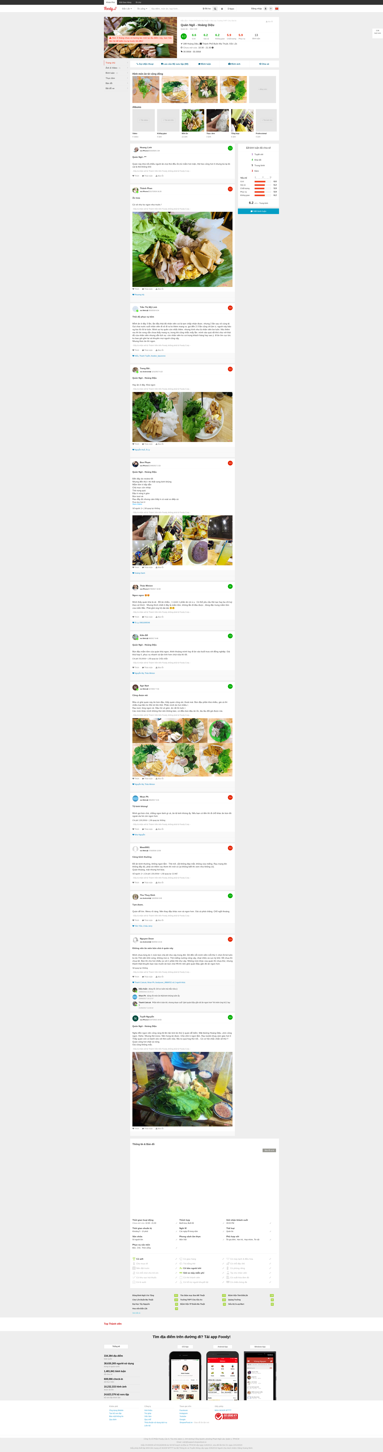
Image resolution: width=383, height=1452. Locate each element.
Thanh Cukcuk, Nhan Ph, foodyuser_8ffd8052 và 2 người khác (160, 982)
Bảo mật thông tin (116, 1416)
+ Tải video (143, 120)
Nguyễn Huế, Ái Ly (142, 450)
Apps (231, 8)
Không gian (162, 133)
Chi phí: (135, 659)
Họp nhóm (248, 1240)
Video (134, 133)
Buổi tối (191, 1223)
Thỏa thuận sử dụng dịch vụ (155, 1422)
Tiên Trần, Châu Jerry (143, 926)
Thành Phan (146, 188)
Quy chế (147, 1419)
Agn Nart (144, 685)
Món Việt (193, 29)
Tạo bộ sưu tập (115, 1413)
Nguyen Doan (147, 938)
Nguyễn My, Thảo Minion (145, 673)
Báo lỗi (161, 176)
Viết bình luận (259, 211)
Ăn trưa (136, 198)
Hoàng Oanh (140, 573)
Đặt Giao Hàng (125, 2)
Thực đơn (110, 78)
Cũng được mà (140, 695)
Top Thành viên (113, 1324)
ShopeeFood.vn (186, 1422)
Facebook (184, 1410)
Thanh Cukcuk (145, 1002)
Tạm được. (137, 904)
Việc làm (147, 1416)
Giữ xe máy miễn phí (193, 1273)
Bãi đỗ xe (110, 88)
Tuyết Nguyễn (147, 1016)
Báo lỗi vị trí (269, 1150)
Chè (138, 1248)
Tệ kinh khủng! (140, 806)
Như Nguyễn (140, 835)
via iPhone (144, 151)
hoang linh (146, 147)
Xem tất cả (136, 1313)
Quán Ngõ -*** (139, 157)
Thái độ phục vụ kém (143, 317)
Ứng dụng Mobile (116, 1410)
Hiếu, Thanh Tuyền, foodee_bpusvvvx (150, 356)
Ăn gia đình (231, 1240)
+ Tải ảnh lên (168, 120)
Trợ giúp (147, 1413)
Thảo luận (148, 176)
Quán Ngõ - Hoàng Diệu (144, 378)
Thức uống (146, 1248)
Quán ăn (184, 29)
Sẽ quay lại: (149, 508)
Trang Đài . (145, 368)
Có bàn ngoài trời (192, 1268)
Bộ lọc (208, 8)
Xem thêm (137, 504)
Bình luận (112, 73)
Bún (134, 1248)
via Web (143, 310)
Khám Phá (110, 2)
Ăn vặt (256, 1240)
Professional (261, 133)
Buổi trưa (183, 1223)
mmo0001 (145, 847)
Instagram (184, 1413)
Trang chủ (110, 63)
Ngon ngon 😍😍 (141, 595)
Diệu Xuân (143, 989)
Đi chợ (138, 2)
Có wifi (139, 1259)
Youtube (183, 1416)
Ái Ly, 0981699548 (142, 623)
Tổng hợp (235, 133)
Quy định (113, 1419)
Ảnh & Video (113, 68)
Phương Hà (139, 295)
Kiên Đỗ (144, 635)
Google (183, 1419)
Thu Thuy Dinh (147, 895)
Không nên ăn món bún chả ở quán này (152, 948)
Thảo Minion (146, 585)
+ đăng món (262, 89)
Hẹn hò (240, 1240)
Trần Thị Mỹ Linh (148, 307)
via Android (144, 372)
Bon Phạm (145, 462)
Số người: (136, 508)
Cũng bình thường (142, 857)
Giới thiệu (148, 1410)
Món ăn (185, 133)
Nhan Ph (144, 797)
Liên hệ (147, 1426)
